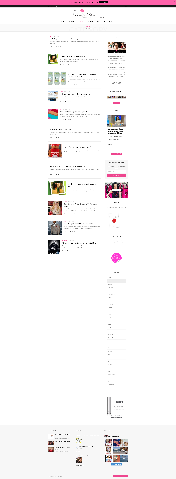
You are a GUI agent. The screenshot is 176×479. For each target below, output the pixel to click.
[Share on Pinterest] (60, 46)
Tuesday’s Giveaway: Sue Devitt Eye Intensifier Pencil (63, 434)
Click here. (119, 78)
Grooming (110, 307)
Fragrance (64, 240)
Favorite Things (111, 294)
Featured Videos (111, 297)
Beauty (81, 21)
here (122, 207)
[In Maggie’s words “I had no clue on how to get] (108, 442)
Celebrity (90, 21)
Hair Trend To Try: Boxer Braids (62, 441)
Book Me (71, 21)
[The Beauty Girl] (88, 13)
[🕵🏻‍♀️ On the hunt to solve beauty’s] (124, 450)
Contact (111, 21)
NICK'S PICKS (110, 334)
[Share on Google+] (58, 46)
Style (98, 21)
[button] (112, 149)
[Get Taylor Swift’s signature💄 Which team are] (108, 458)
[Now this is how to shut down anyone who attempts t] (116, 442)
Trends (109, 378)
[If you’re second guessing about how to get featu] (124, 458)
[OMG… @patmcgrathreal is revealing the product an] (108, 450)
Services (110, 351)
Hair (109, 311)
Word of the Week (112, 388)
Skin (109, 354)
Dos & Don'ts (110, 287)
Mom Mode (110, 327)
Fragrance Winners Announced (60, 129)
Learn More (103, 2)
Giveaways (110, 304)
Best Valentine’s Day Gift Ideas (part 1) (77, 147)
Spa (109, 357)
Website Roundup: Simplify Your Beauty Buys (75, 94)
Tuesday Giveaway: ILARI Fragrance (72, 56)
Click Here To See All (80, 465)
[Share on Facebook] (65, 64)
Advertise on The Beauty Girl (120, 476)
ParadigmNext (59, 476)
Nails (109, 331)
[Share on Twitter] (56, 46)
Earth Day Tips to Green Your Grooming (64, 39)
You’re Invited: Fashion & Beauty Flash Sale (84, 446)
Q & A (109, 344)
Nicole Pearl (110, 144)
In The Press (110, 321)
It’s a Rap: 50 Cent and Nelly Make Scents (78, 224)
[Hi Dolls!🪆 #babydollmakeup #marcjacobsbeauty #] (124, 442)
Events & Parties (111, 290)
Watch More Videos (116, 153)
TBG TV (109, 371)
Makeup (109, 324)
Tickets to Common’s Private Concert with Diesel (79, 243)
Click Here (116, 102)
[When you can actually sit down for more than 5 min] (116, 458)
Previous (69, 265)
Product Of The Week (112, 341)
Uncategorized (111, 384)
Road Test (110, 347)
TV (104, 21)
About (62, 21)
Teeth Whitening (111, 374)
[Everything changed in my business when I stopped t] (116, 450)
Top (111, 475)
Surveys (110, 364)
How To (109, 317)
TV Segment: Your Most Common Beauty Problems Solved (63, 447)
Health (109, 314)
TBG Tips (110, 368)
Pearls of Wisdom (111, 337)
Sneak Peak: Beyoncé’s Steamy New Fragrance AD (67, 166)
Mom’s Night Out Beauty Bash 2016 (83, 455)
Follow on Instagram (117, 464)
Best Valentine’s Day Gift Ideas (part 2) (73, 112)
